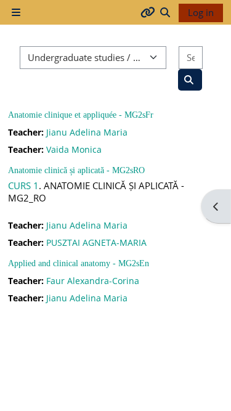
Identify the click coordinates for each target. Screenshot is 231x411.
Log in (201, 12)
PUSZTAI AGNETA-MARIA (96, 242)
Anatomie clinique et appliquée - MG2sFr (80, 115)
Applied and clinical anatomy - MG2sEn (78, 263)
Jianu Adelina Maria (87, 132)
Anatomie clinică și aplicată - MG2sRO (76, 170)
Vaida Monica (74, 149)
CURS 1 (23, 185)
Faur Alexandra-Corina (92, 281)
